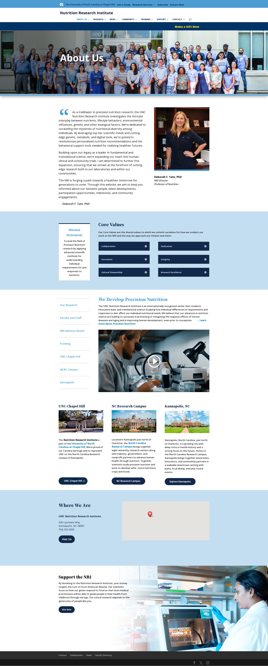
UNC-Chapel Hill (73, 480)
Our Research (68, 305)
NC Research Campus (128, 481)
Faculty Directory (103, 655)
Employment (76, 655)
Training (145, 19)
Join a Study (123, 5)
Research (98, 19)
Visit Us (66, 539)
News (112, 19)
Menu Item (88, 5)
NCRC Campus (69, 369)
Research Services (142, 5)
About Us (82, 19)
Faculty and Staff (70, 318)
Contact (177, 19)
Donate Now (177, 5)
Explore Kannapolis (180, 481)
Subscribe (162, 5)
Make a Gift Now (187, 27)
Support (161, 19)
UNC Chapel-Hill (70, 356)
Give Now (66, 609)
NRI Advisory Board (72, 331)
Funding (65, 343)
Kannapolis (67, 382)
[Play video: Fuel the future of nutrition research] (154, 361)
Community (128, 19)
